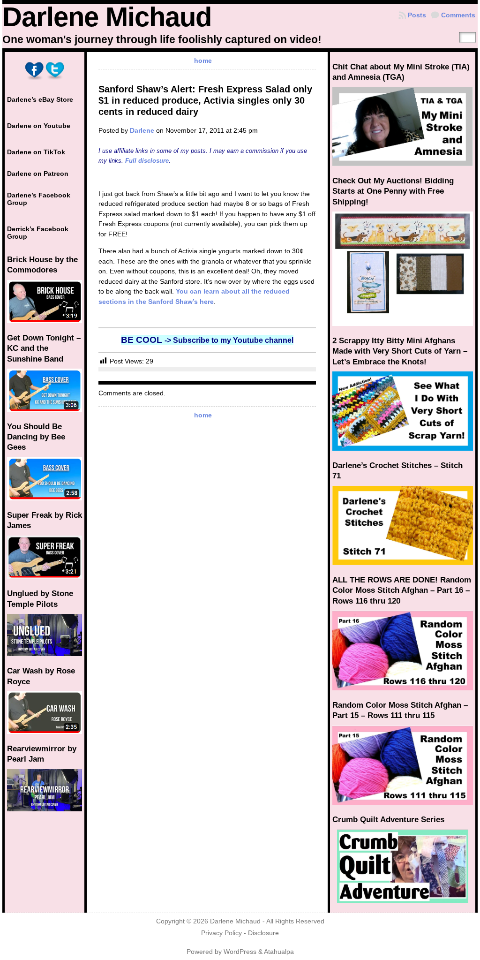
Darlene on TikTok (36, 152)
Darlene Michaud (106, 17)
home (203, 60)
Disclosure (263, 933)
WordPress (240, 951)
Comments (458, 15)
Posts (417, 15)
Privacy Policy (221, 933)
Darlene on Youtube (38, 125)
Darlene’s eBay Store (40, 99)
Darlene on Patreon (37, 173)
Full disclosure (147, 160)
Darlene (142, 130)
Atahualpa (279, 951)
